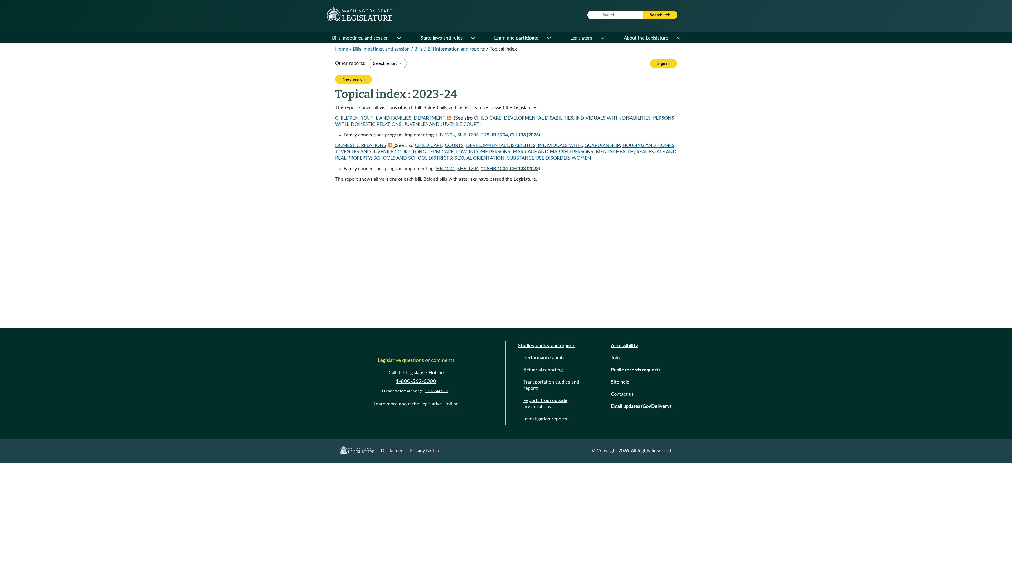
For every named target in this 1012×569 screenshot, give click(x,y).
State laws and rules (442, 38)
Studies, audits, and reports (546, 346)
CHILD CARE (487, 118)
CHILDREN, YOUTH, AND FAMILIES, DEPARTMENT (390, 118)
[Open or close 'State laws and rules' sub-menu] (472, 38)
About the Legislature (646, 38)
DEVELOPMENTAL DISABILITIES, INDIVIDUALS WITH (562, 118)
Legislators (581, 38)
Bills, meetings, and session (360, 38)
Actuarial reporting (543, 370)
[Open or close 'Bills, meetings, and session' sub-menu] (398, 38)
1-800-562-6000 (416, 381)
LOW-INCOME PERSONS (483, 152)
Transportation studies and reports (551, 385)
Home (341, 49)
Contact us (622, 394)
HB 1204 (445, 135)
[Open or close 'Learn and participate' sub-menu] (548, 38)
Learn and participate (516, 38)
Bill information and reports (456, 49)
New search (353, 79)
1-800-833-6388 (436, 391)
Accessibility (624, 346)
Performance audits (544, 358)
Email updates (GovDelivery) (641, 406)
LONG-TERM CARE (433, 152)
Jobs (615, 358)
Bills (418, 49)
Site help (620, 382)
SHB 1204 (468, 135)
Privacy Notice (425, 451)
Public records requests (635, 370)
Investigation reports (545, 419)
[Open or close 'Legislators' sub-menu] (602, 38)
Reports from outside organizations (545, 403)
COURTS (454, 145)
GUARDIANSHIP (602, 145)
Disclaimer (392, 451)
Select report (385, 63)
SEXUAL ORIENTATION (479, 158)
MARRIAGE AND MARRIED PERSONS (553, 152)
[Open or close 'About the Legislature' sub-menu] (678, 38)
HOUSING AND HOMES (648, 145)
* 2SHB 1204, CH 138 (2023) (510, 135)
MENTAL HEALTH (615, 152)
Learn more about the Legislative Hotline (416, 404)
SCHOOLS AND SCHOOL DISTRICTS (412, 158)
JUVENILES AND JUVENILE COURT (441, 124)
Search (657, 15)
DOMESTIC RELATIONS (376, 124)
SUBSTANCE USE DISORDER (538, 158)
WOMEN (581, 158)
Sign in (663, 63)
